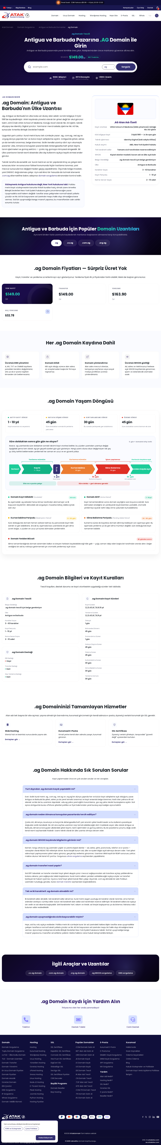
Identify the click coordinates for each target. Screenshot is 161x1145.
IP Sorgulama (7, 1094)
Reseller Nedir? (106, 1096)
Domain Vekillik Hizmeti (12, 1101)
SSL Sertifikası (56, 1047)
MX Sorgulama (106, 1066)
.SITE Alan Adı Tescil (83, 1086)
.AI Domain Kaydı (82, 1059)
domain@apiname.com (29, 1142)
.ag (56, 243)
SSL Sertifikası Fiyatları (60, 1074)
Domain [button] (54, 15)
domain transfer (64, 882)
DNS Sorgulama (8, 1090)
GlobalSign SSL (57, 1066)
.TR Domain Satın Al (83, 1094)
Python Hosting (36, 1098)
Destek (150, 8)
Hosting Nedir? (106, 1080)
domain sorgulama (47, 175)
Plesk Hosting (35, 1090)
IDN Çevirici (7, 1086)
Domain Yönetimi (9, 1066)
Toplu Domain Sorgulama (13, 1051)
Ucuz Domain (69, 15)
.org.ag (102, 243)
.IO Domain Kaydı (82, 1062)
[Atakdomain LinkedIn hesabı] (154, 1117)
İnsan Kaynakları (133, 1051)
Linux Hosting (35, 1078)
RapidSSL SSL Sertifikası (60, 1051)
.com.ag (6, 175)
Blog (29, 8)
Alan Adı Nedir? (106, 1076)
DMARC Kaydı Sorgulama (111, 1055)
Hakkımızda (131, 1047)
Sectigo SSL (56, 1070)
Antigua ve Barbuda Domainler (52, 27)
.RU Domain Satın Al (83, 1098)
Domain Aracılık (8, 1078)
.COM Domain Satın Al (85, 1047)
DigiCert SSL (56, 1062)
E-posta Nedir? (106, 1092)
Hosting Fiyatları (37, 1101)
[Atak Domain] (16, 15)
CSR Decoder (56, 1078)
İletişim (129, 1074)
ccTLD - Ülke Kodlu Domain (14, 1055)
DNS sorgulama (125, 973)
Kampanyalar (128, 8)
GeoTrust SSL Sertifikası (61, 1059)
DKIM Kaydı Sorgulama (109, 1059)
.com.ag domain (56, 973)
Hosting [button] (82, 15)
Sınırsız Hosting (36, 1074)
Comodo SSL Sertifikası (61, 1055)
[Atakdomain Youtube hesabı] (158, 1117)
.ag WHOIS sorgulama (102, 973)
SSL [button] (133, 15)
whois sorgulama (74, 856)
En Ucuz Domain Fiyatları (12, 1070)
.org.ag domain (77, 973)
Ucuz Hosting (35, 1059)
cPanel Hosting (36, 1070)
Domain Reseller (58, 1088)
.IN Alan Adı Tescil (82, 1074)
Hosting (33, 1047)
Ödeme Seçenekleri (134, 1055)
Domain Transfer (9, 1062)
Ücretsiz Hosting (37, 1066)
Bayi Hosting (56, 1092)
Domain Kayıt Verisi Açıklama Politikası (142, 1070)
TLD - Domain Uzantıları (12, 1059)
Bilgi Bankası (20, 8)
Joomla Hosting (37, 1094)
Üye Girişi (140, 8)
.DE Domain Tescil (83, 1070)
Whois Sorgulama (9, 1098)
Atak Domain (7, 27)
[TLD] (156, 15)
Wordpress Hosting (98, 15)
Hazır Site (114, 15)
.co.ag (70, 243)
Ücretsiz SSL (105, 1088)
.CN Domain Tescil (83, 1078)
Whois (142, 15)
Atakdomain (75, 1133)
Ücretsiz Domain (9, 1082)
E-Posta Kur (105, 1051)
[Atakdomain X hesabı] (146, 1117)
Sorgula (126, 66)
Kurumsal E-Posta (108, 1047)
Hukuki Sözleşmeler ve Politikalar (140, 1066)
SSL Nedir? (104, 1084)
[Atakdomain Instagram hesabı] (150, 1117)
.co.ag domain (35, 973)
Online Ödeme (132, 1059)
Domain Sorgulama (25, 27)
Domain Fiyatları (9, 1074)
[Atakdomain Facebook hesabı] (142, 1117)
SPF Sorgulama (106, 1062)
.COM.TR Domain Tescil (85, 1090)
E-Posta (124, 15)
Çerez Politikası (31, 1129)
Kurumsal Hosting (37, 1051)
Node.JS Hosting (37, 1082)
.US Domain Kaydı (83, 1066)
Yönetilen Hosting (37, 1062)
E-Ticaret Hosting (37, 1086)
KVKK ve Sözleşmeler (13, 1129)
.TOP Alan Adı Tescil (83, 1082)
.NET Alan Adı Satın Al (84, 1051)
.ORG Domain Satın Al (84, 1055)
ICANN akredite (71, 1141)
